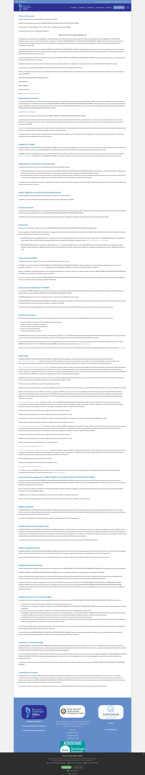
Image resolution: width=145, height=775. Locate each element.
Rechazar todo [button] (78, 767)
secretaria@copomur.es (110, 729)
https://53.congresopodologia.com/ (28, 361)
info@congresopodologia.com (34, 721)
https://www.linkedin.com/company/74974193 (31, 426)
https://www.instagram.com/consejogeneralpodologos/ (33, 450)
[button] (72, 771)
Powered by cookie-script (72, 773)
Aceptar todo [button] (66, 767)
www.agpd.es (121, 347)
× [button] (143, 754)
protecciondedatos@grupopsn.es (31, 93)
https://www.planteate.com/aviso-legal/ (97, 240)
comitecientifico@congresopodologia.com (34, 730)
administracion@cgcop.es (25, 156)
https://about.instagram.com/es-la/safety (30, 466)
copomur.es (111, 723)
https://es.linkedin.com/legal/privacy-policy (30, 446)
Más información (89, 760)
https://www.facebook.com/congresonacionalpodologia (33, 367)
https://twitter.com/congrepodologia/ (28, 402)
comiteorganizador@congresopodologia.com (34, 726)
